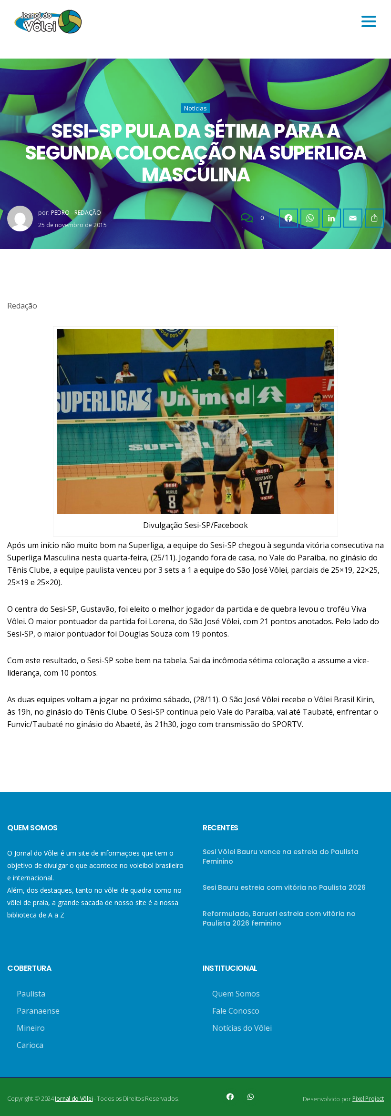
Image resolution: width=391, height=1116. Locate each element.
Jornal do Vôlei (74, 1099)
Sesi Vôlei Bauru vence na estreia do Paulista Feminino (281, 856)
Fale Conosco (235, 1011)
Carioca (30, 1045)
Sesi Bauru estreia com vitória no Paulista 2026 (284, 887)
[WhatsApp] (309, 218)
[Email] (352, 218)
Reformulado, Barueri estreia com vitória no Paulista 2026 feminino (279, 918)
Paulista (31, 993)
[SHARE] (374, 218)
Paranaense (38, 1011)
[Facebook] (288, 218)
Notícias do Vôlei (242, 1028)
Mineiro (31, 1028)
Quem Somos (236, 993)
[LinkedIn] (331, 218)
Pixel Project (368, 1099)
